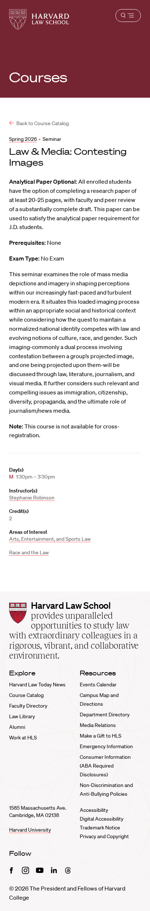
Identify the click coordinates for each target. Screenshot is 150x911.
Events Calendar (98, 684)
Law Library (22, 716)
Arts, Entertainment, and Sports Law (50, 539)
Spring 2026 (23, 139)
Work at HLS (23, 737)
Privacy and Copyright (104, 836)
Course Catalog (26, 695)
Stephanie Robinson (32, 497)
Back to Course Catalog (42, 123)
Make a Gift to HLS (100, 735)
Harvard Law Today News (37, 684)
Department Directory (105, 714)
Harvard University (30, 829)
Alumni (17, 727)
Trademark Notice (100, 827)
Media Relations (98, 725)
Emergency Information (106, 746)
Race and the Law (29, 552)
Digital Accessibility (101, 819)
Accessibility (94, 810)
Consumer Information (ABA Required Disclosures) (105, 766)
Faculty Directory (28, 705)
